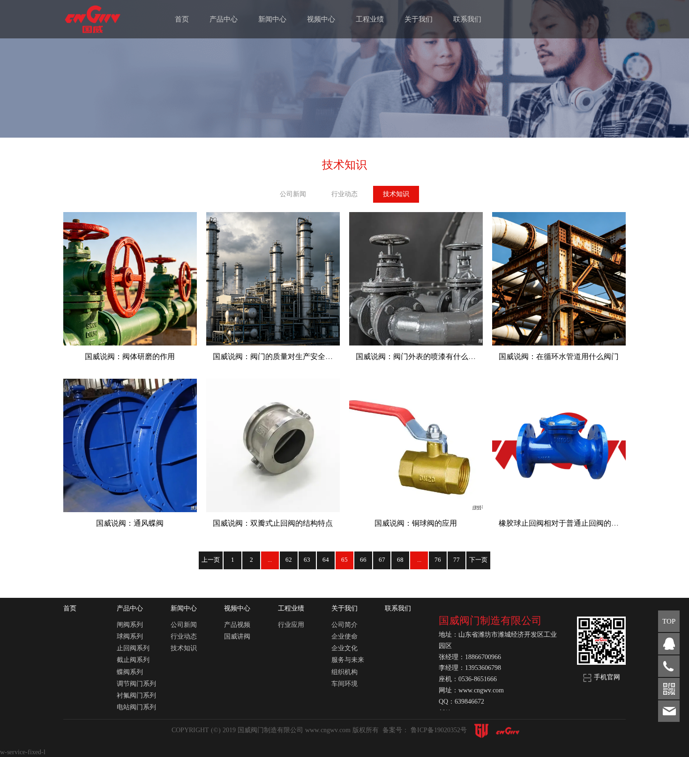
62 (288, 560)
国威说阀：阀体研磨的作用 (130, 356)
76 (437, 560)
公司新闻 (293, 194)
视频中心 (321, 19)
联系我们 (467, 19)
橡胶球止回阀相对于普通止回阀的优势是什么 (574, 523)
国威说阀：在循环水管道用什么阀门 (559, 356)
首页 (182, 19)
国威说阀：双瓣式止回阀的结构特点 (273, 523)
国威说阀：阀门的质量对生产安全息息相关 (284, 356)
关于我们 (418, 19)
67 (382, 560)
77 (456, 560)
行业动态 (344, 194)
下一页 (478, 560)
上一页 (211, 560)
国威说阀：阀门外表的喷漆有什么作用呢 (423, 356)
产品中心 (224, 19)
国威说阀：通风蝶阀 (130, 523)
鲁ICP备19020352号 (440, 730)
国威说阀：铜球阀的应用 (415, 523)
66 (363, 560)
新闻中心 (272, 19)
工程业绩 (370, 19)
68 (400, 560)
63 (307, 560)
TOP (668, 621)
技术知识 (396, 194)
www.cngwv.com (328, 730)
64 (325, 560)
